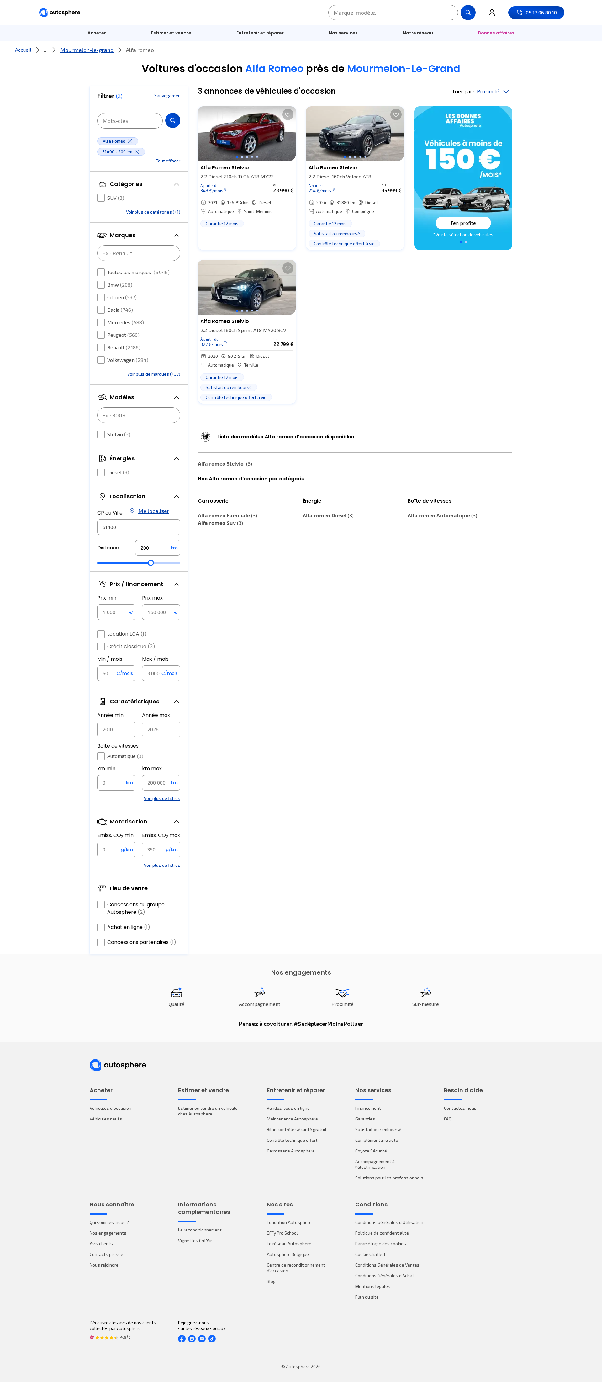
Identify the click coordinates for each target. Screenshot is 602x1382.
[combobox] (138, 527)
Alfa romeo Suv (220, 523)
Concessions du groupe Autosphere (136, 908)
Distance (108, 547)
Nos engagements (108, 1233)
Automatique (125, 756)
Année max (156, 715)
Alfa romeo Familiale (227, 515)
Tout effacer (168, 160)
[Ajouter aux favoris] (287, 114)
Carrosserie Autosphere (291, 1150)
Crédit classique (131, 646)
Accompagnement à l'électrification (375, 1164)
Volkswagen (127, 360)
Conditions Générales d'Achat (384, 1275)
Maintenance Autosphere (292, 1118)
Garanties (365, 1118)
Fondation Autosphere (289, 1222)
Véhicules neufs (106, 1118)
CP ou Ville (110, 512)
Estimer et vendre (171, 33)
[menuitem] (96, 33)
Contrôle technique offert (292, 1140)
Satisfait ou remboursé (378, 1129)
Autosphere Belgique (288, 1254)
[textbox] (157, 548)
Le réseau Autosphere (289, 1243)
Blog (271, 1281)
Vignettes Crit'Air (195, 1240)
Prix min (106, 597)
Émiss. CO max (161, 835)
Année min (110, 715)
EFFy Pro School (282, 1233)
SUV (115, 198)
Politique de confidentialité (382, 1233)
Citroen (122, 297)
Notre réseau (418, 33)
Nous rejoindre (104, 1265)
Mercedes (125, 322)
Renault (123, 347)
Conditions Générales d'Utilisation (389, 1222)
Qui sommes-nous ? (109, 1222)
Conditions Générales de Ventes (387, 1265)
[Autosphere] (60, 13)
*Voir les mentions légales (463, 234)
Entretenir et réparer (260, 33)
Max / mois (155, 659)
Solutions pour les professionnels (389, 1177)
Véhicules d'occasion (110, 1108)
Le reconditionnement (200, 1229)
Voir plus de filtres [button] (162, 798)
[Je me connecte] (492, 13)
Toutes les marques (138, 272)
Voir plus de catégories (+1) (153, 211)
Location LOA (127, 634)
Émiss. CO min (115, 835)
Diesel (118, 472)
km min (106, 768)
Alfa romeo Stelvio (225, 463)
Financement (368, 1108)
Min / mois (109, 659)
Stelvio (118, 434)
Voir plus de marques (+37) (153, 374)
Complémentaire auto (376, 1140)
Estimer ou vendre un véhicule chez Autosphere (208, 1110)
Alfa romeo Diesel (328, 515)
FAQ (448, 1118)
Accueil (23, 50)
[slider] (151, 563)
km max (152, 768)
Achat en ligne (128, 927)
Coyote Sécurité (371, 1150)
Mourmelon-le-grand (87, 49)
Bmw (119, 285)
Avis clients (101, 1243)
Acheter (96, 33)
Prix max (152, 597)
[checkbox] (101, 198)
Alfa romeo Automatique (442, 515)
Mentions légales (372, 1286)
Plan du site (367, 1297)
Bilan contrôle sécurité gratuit (297, 1129)
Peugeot (123, 335)
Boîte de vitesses (118, 745)
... (46, 49)
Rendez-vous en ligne (288, 1108)
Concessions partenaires (141, 942)
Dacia (120, 310)
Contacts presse (106, 1254)
